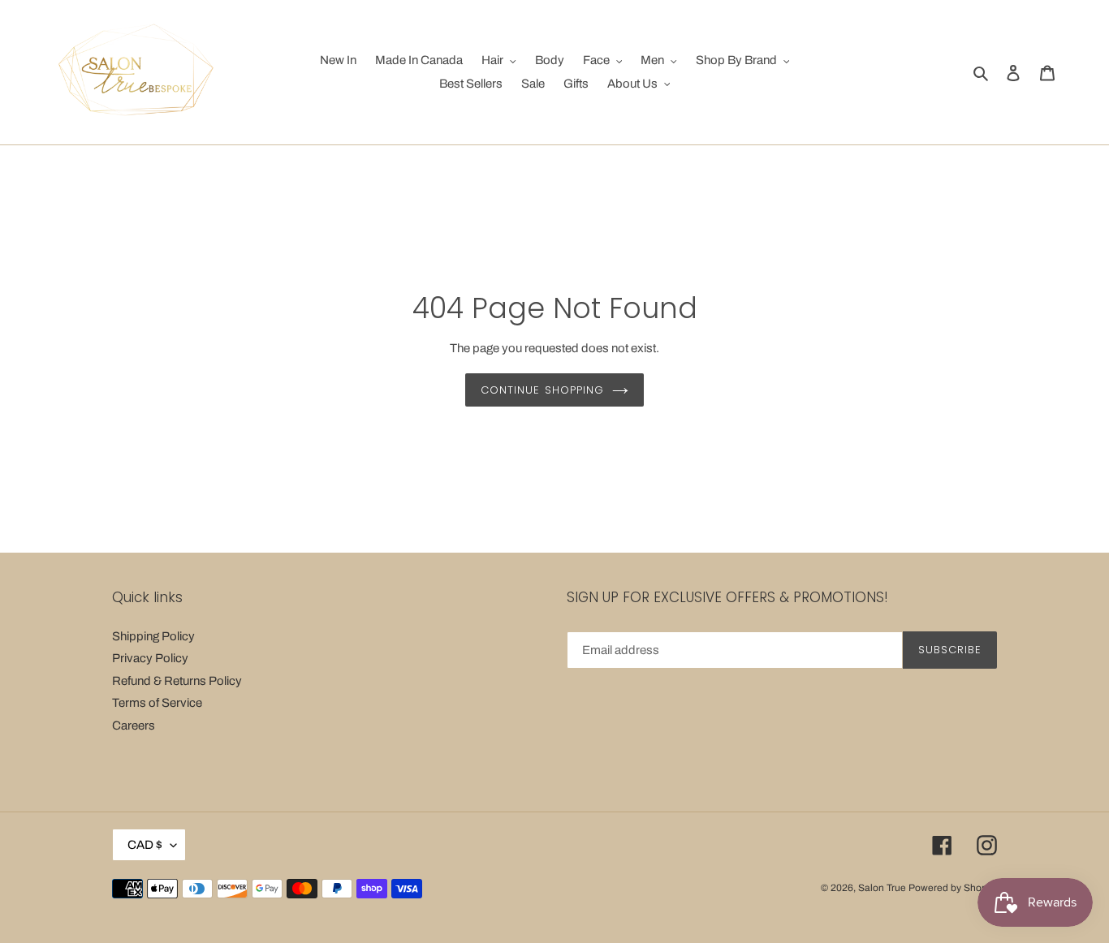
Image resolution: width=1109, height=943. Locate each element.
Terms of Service (157, 702)
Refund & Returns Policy (177, 680)
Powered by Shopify (952, 887)
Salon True (882, 887)
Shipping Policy (153, 636)
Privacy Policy (150, 658)
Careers (133, 725)
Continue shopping (542, 390)
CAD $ (144, 844)
